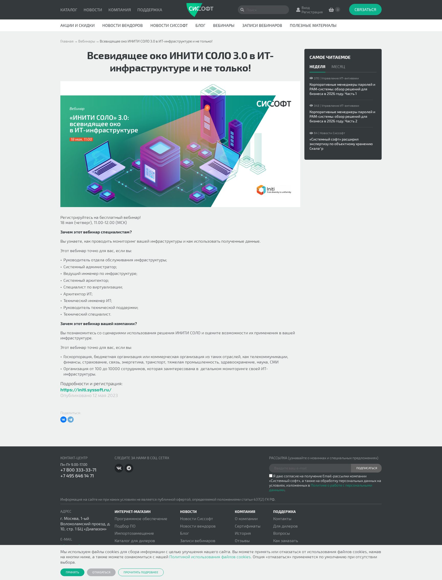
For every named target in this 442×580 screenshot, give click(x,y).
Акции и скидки (77, 25)
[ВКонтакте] (63, 419)
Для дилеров (285, 525)
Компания (119, 9)
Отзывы (242, 540)
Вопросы (281, 533)
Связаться (365, 9)
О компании (246, 518)
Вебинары (224, 25)
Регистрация (312, 12)
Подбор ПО (125, 525)
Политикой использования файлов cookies (210, 556)
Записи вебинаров (262, 25)
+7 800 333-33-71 (78, 469)
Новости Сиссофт (169, 25)
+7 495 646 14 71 (77, 475)
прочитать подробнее (141, 572)
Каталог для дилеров (135, 540)
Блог (200, 25)
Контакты (282, 518)
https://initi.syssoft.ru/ (86, 389)
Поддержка (149, 9)
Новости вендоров (122, 25)
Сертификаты (247, 525)
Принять (72, 572)
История (243, 533)
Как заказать (285, 540)
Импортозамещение (134, 533)
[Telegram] (71, 419)
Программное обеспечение (141, 518)
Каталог (68, 9)
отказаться (101, 572)
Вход (306, 7)
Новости (93, 9)
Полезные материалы (313, 25)
